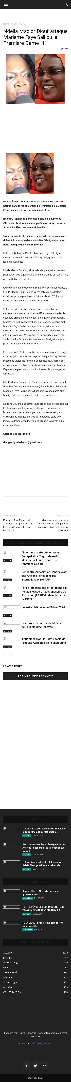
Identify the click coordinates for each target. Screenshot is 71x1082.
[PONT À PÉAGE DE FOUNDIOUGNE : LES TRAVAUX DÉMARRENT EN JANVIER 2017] (11, 911)
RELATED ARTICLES (19, 542)
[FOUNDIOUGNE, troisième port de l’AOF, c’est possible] (11, 927)
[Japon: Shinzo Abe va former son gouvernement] (11, 895)
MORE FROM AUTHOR (50, 542)
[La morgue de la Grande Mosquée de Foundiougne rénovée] (11, 627)
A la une (7, 560)
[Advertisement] (35, 15)
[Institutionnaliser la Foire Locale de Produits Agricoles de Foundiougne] (11, 642)
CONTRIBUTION (19, 23)
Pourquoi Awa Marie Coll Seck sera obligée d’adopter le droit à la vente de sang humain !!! (18, 525)
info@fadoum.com (42, 1043)
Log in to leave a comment (35, 676)
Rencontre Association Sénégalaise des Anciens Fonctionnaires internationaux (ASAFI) (44, 575)
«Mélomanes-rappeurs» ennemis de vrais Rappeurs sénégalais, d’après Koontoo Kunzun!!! (52, 525)
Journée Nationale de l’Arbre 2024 (43, 607)
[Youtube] (44, 1065)
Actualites (27, 898)
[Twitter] (35, 1065)
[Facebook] (26, 1065)
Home (6, 23)
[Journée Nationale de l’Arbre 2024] (11, 611)
